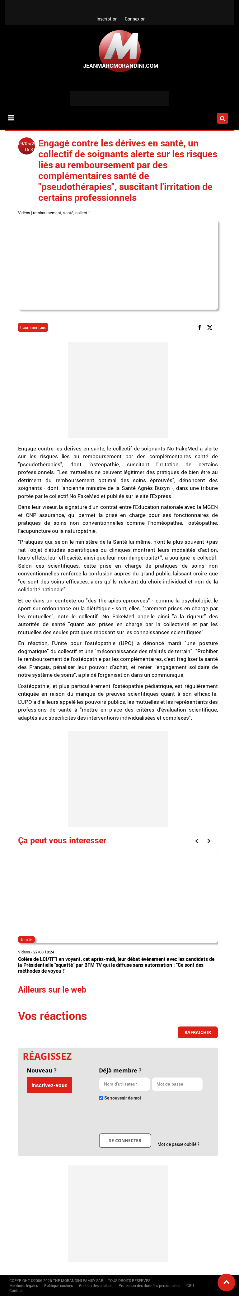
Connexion (135, 19)
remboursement (47, 212)
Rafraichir (198, 1032)
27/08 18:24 (43, 952)
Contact (16, 1290)
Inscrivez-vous (49, 1085)
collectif (82, 212)
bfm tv (26, 939)
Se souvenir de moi (122, 1098)
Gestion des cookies (95, 1285)
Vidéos (24, 212)
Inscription (107, 19)
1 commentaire (33, 327)
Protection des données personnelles (149, 1285)
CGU (190, 1285)
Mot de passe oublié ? (178, 1144)
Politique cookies (58, 1285)
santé (68, 212)
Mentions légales (23, 1285)
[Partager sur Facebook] (200, 327)
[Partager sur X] (210, 327)
